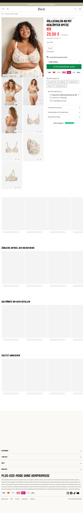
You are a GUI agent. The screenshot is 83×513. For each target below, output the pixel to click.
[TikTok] (74, 493)
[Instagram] (68, 493)
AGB (11, 499)
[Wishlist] (41, 20)
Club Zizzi (4, 457)
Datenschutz (5, 499)
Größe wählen (53, 62)
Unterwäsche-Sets (60, 86)
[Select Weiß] (50, 48)
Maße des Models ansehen (10, 75)
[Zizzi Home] (41, 9)
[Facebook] (71, 493)
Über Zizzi (4, 469)
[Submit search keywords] (3, 14)
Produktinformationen (55, 107)
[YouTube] (78, 493)
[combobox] (41, 14)
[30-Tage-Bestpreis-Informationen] (60, 38)
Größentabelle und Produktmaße (58, 112)
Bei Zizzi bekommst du (55, 91)
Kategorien (5, 451)
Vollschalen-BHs (70, 18)
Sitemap (32, 499)
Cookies (17, 499)
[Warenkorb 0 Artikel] (80, 8)
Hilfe (3, 463)
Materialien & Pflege (54, 117)
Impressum (25, 499)
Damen (48, 18)
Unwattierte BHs (73, 82)
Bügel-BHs (63, 82)
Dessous (55, 18)
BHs (62, 18)
